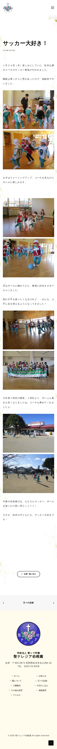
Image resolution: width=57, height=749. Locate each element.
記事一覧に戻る (30, 574)
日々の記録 (28, 602)
